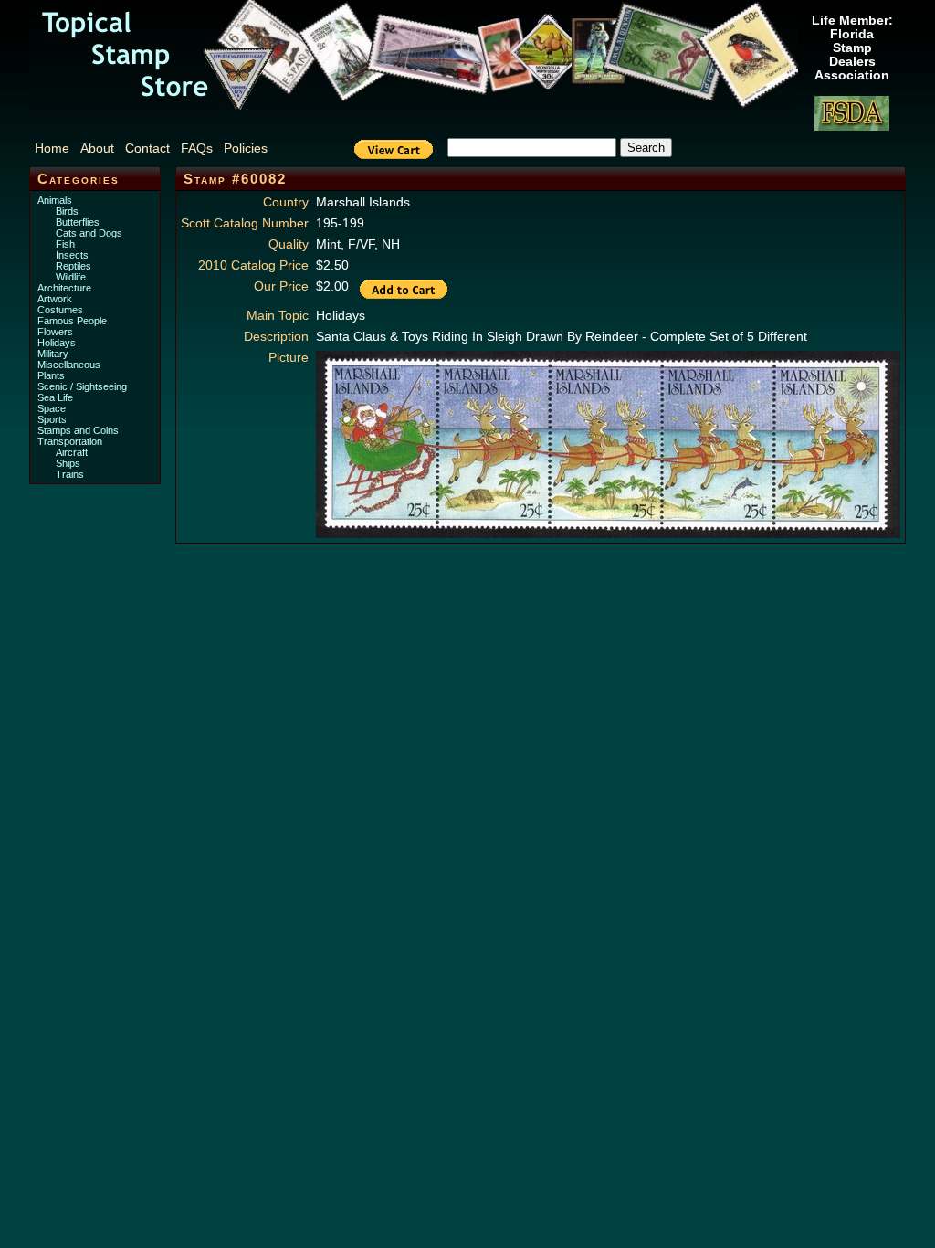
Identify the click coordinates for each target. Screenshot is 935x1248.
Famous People (72, 320)
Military (52, 353)
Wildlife (71, 276)
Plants (51, 375)
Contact (147, 148)
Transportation (69, 441)
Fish (65, 243)
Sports (52, 419)
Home (52, 148)
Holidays (56, 342)
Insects (72, 254)
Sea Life (55, 397)
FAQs (197, 148)
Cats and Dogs (89, 232)
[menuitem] (56, 148)
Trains (70, 474)
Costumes (60, 309)
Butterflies (78, 222)
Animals (54, 200)
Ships (68, 463)
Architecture (64, 287)
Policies (246, 148)
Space (51, 408)
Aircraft (72, 452)
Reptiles (73, 265)
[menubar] (160, 148)
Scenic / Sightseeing (82, 386)
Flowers (55, 331)
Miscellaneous (68, 364)
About (97, 148)
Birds (67, 211)
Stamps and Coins (78, 430)
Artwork (54, 298)
